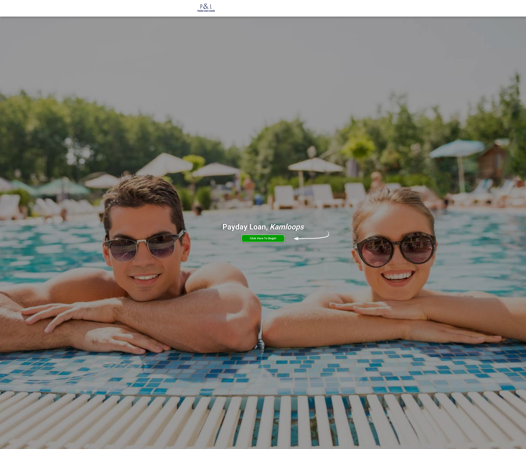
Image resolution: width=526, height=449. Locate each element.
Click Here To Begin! (263, 238)
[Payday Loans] (210, 8)
